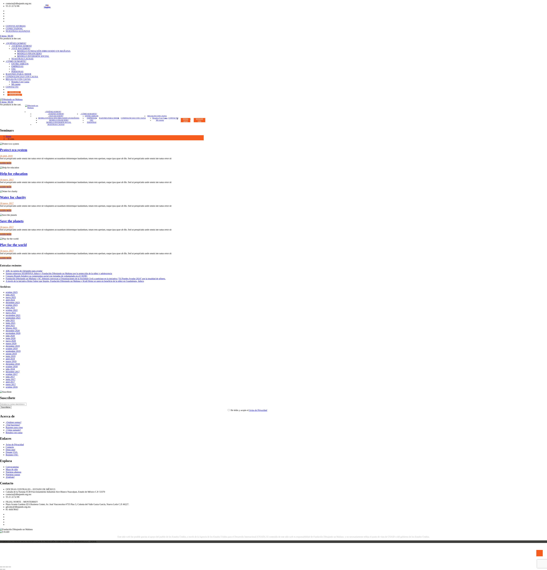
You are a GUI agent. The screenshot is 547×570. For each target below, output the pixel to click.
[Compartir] (7, 566)
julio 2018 (10, 369)
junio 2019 (10, 356)
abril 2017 (10, 382)
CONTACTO (12, 87)
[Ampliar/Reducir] (1, 566)
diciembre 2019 (13, 346)
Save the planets (12, 221)
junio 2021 (10, 323)
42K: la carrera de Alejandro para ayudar (24, 271)
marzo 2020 (11, 343)
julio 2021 (10, 320)
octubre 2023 (12, 305)
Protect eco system (13, 150)
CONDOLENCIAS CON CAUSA (22, 76)
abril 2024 (10, 300)
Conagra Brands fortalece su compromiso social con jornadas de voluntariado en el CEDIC (46, 276)
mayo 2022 (11, 313)
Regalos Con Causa (20, 82)
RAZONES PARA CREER (18, 74)
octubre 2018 (12, 366)
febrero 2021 (11, 328)
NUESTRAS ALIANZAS (18, 31)
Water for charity (13, 197)
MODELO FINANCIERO (29, 53)
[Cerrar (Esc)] (10, 566)
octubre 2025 (12, 292)
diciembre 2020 (13, 330)
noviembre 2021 (13, 315)
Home (8, 136)
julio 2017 (10, 377)
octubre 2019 (12, 348)
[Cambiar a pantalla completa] (4, 566)
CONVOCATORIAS (15, 26)
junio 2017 (10, 379)
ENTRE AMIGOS (19, 64)
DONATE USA (14, 95)
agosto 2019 (11, 354)
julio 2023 (10, 307)
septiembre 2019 (13, 351)
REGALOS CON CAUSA (18, 79)
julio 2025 (10, 295)
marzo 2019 (11, 361)
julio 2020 (10, 336)
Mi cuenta (15, 84)
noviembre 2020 (13, 333)
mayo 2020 (11, 341)
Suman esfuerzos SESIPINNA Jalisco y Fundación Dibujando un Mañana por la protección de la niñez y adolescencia (59, 273)
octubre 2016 (12, 387)
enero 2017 (11, 384)
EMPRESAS (17, 66)
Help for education (13, 173)
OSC (13, 69)
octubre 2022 (12, 310)
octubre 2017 (12, 374)
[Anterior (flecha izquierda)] (1, 569)
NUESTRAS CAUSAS (22, 58)
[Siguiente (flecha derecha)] (4, 569)
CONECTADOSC (14, 28)
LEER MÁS (5, 163)
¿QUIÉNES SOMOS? (16, 43)
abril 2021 (10, 325)
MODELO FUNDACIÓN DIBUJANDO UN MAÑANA (44, 51)
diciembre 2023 (13, 302)
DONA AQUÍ (14, 92)
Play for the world (13, 245)
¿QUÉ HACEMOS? (20, 48)
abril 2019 (10, 359)
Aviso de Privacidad (258, 410)
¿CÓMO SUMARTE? (16, 61)
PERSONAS (17, 71)
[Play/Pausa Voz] (539, 553)
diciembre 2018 (13, 364)
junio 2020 (10, 338)
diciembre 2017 (13, 371)
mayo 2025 (11, 297)
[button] (6, 36)
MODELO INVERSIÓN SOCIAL (33, 56)
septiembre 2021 (13, 318)
